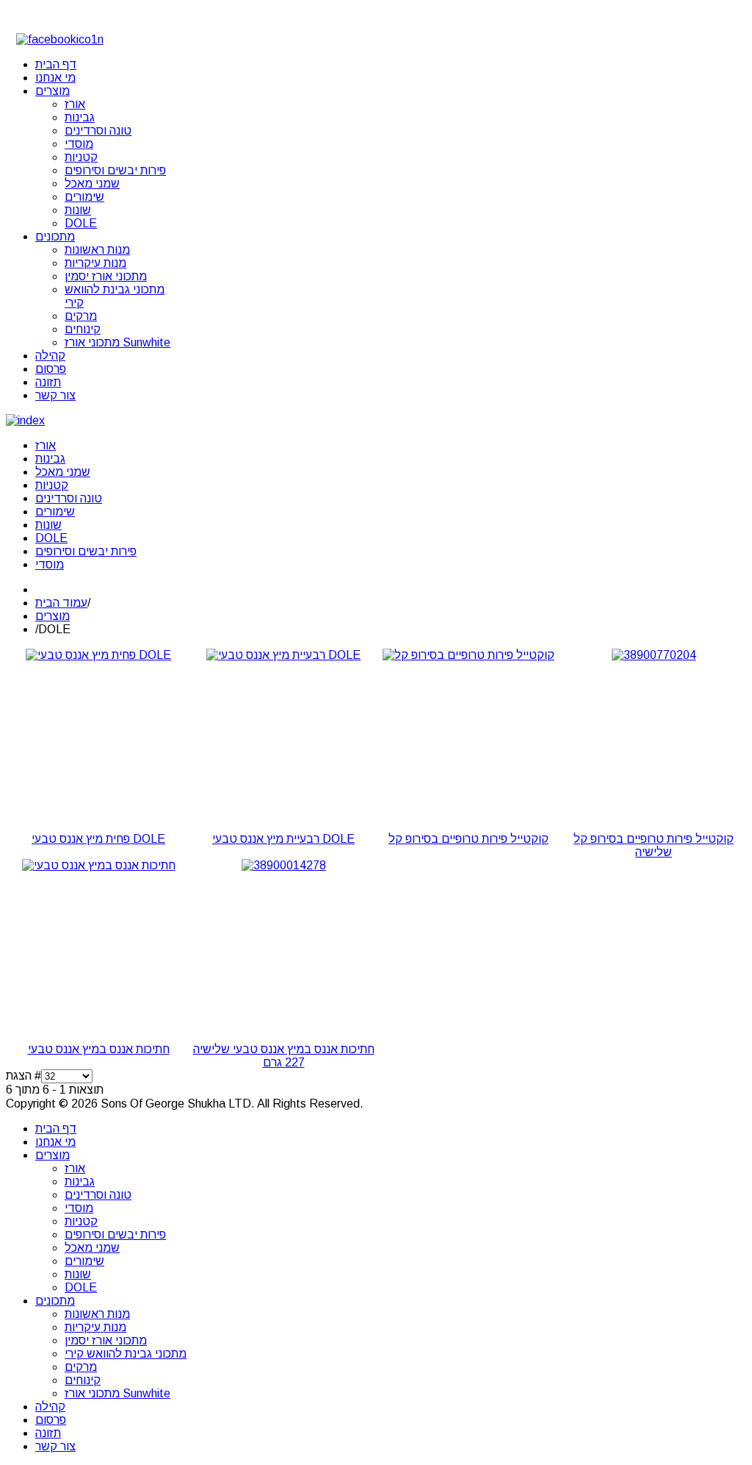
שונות (48, 524)
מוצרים (52, 616)
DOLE (51, 538)
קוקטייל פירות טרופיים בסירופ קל (468, 839)
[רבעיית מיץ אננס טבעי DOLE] (283, 655)
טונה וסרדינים (68, 498)
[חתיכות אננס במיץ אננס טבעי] (99, 865)
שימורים (55, 511)
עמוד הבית (61, 602)
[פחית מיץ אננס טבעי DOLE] (98, 655)
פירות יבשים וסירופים (86, 551)
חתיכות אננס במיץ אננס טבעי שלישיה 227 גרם (284, 1056)
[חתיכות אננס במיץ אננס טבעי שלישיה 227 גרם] (284, 865)
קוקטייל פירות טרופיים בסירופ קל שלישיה (654, 845)
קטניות (51, 485)
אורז (45, 445)
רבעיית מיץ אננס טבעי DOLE (283, 839)
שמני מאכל (62, 472)
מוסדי (49, 564)
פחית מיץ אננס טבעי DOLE (98, 839)
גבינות (50, 458)
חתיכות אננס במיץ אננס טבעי (99, 1049)
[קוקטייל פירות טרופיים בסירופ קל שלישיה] (654, 655)
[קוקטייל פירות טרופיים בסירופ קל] (468, 655)
